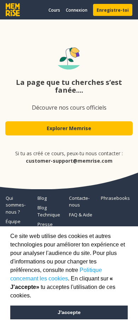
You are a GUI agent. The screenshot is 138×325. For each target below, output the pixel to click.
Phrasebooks (114, 198)
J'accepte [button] (69, 312)
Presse (45, 224)
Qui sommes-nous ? (15, 205)
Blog (42, 198)
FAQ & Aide (80, 214)
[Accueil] (13, 10)
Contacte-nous (79, 201)
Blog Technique (49, 211)
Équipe (13, 221)
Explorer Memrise (69, 128)
